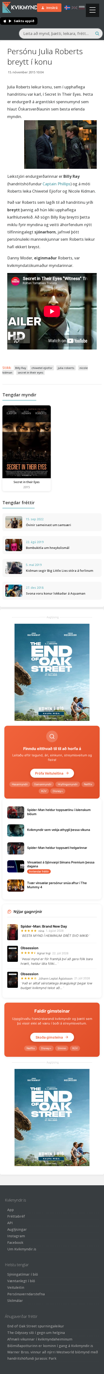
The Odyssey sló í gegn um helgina (36, 1332)
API (10, 1222)
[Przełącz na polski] (82, 8)
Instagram (16, 1236)
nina (41, 931)
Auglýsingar (17, 1229)
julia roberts (66, 368)
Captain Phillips (56, 184)
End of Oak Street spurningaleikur (35, 1326)
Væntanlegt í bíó (21, 1281)
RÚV (43, 791)
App (10, 1209)
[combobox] (61, 33)
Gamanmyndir (43, 784)
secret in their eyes (30, 372)
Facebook (15, 1242)
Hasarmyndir (20, 784)
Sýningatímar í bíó (22, 1274)
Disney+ (58, 791)
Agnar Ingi (44, 953)
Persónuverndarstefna (26, 1294)
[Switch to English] (74, 8)
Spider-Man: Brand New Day (44, 926)
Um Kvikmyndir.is (21, 1249)
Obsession (29, 948)
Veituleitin (15, 1287)
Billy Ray (20, 368)
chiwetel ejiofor (41, 368)
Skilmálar (15, 1300)
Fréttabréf (16, 1216)
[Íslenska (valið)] (67, 8)
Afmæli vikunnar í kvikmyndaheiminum (39, 1339)
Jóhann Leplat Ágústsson (55, 978)
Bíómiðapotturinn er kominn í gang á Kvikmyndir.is (50, 1345)
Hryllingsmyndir (68, 784)
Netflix (88, 784)
